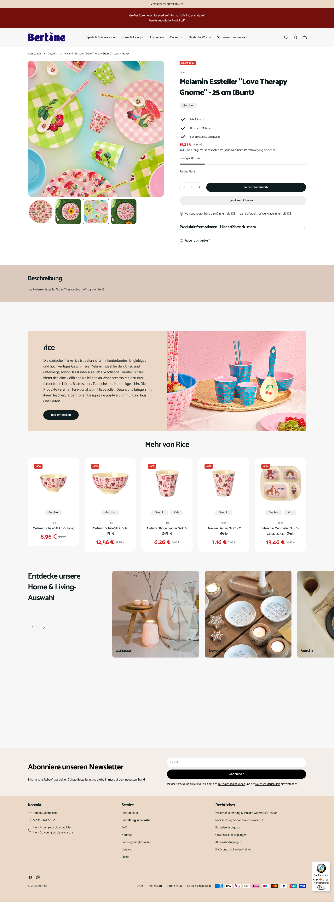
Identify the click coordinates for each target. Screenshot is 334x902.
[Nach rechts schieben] (44, 627)
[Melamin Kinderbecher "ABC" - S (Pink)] (167, 483)
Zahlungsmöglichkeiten (136, 842)
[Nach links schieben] (32, 627)
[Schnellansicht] (69, 470)
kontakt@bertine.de (45, 812)
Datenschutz (174, 885)
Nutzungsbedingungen (231, 784)
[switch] (321, 887)
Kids (176, 512)
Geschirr (52, 53)
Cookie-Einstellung (199, 885)
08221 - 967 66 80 (44, 820)
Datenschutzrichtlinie (267, 784)
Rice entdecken (61, 414)
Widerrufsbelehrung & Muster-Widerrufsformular (246, 812)
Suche (125, 857)
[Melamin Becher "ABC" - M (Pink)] (223, 483)
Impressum (155, 885)
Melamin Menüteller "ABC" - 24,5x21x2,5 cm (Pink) (280, 531)
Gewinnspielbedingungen (230, 835)
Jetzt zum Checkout (243, 200)
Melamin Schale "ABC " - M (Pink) (110, 531)
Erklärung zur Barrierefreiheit (233, 849)
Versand (225, 150)
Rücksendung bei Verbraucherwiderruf (239, 820)
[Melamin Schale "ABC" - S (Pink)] (53, 483)
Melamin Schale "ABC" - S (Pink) (53, 528)
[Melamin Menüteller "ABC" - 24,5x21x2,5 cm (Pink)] (280, 483)
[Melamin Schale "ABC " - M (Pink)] (110, 483)
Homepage (34, 53)
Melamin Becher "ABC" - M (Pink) (223, 531)
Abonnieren (236, 774)
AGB (140, 885)
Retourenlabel (130, 812)
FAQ (124, 827)
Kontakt (127, 835)
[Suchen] (286, 37)
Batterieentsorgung (227, 827)
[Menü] (327, 863)
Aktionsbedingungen (228, 842)
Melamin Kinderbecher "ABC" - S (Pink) (167, 531)
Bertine (42, 885)
